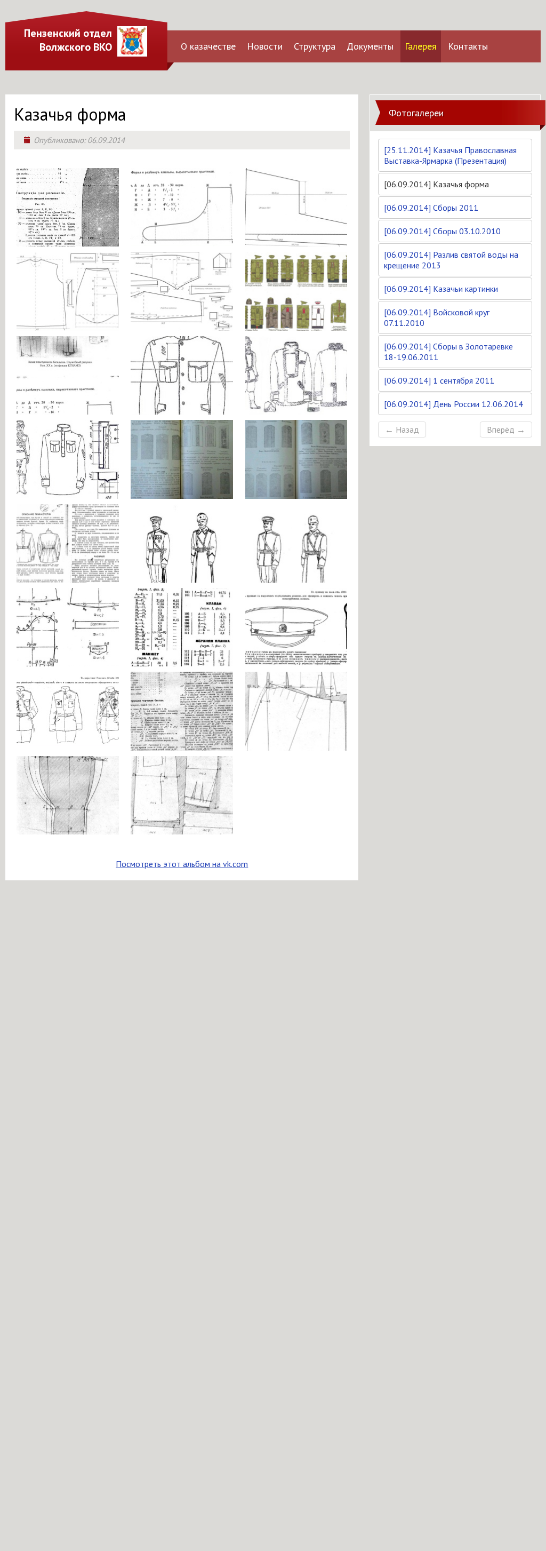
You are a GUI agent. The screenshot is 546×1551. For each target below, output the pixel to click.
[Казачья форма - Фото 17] (182, 661)
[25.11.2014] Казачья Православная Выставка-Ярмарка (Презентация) (450, 155)
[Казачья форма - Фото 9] (296, 409)
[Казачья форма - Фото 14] (182, 577)
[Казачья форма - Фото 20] (182, 745)
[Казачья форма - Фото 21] (296, 745)
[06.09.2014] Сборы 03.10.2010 (442, 231)
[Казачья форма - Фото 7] (68, 409)
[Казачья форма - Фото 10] (68, 493)
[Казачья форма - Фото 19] (68, 745)
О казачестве (208, 46)
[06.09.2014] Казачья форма (436, 184)
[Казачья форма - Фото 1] (68, 241)
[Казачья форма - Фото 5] (182, 325)
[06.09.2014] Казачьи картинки (441, 288)
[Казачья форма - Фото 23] (182, 829)
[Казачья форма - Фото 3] (296, 241)
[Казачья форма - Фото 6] (296, 325)
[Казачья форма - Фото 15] (296, 577)
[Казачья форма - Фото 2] (182, 241)
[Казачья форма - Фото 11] (182, 493)
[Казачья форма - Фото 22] (68, 829)
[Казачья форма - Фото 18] (296, 661)
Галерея (421, 46)
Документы (370, 46)
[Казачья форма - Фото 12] (296, 493)
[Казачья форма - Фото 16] (68, 661)
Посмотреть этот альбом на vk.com (182, 863)
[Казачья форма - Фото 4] (68, 325)
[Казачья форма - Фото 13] (68, 577)
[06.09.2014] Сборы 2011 (431, 207)
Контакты (468, 46)
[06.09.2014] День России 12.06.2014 (453, 404)
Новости (265, 46)
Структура (314, 46)
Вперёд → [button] (506, 429)
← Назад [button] (402, 429)
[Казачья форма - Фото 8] (182, 409)
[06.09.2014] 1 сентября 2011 (439, 380)
